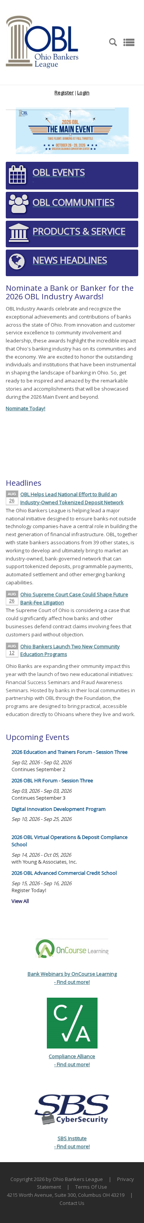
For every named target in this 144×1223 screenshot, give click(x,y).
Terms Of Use (91, 1186)
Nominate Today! (25, 408)
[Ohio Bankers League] (42, 41)
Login (83, 92)
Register (64, 92)
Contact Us (72, 1203)
